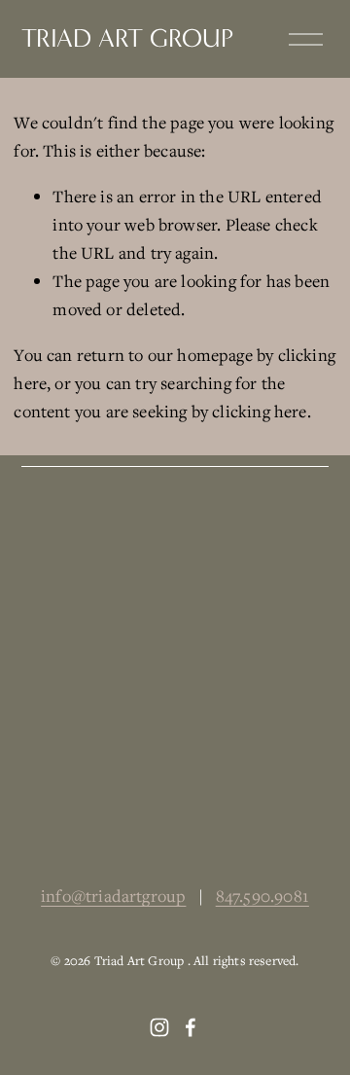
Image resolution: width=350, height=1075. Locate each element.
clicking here (259, 411)
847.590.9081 (262, 895)
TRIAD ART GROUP (127, 38)
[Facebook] (190, 1027)
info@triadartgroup (113, 895)
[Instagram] (159, 1027)
